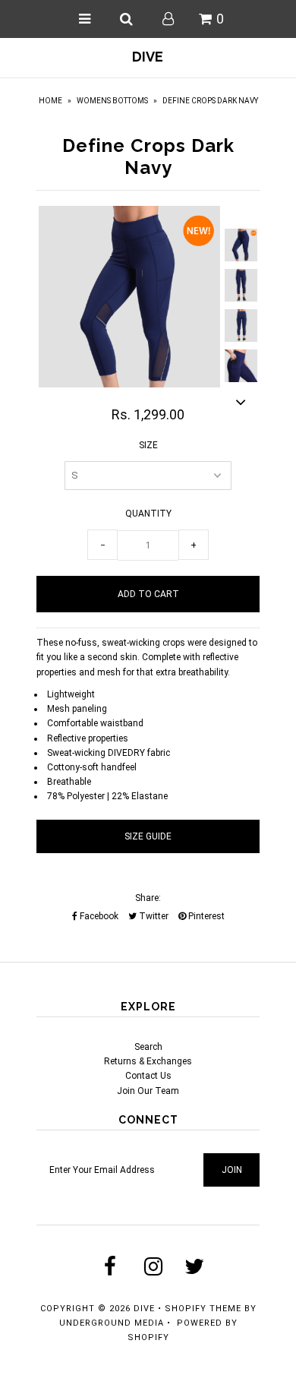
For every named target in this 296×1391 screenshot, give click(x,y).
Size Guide (148, 836)
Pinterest (205, 916)
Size (148, 445)
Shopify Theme (203, 1309)
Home (50, 100)
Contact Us (148, 1075)
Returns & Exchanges (148, 1061)
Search (148, 1047)
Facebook (97, 916)
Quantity (148, 513)
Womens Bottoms (112, 100)
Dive (147, 57)
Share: (148, 898)
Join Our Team (148, 1091)
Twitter (152, 916)
